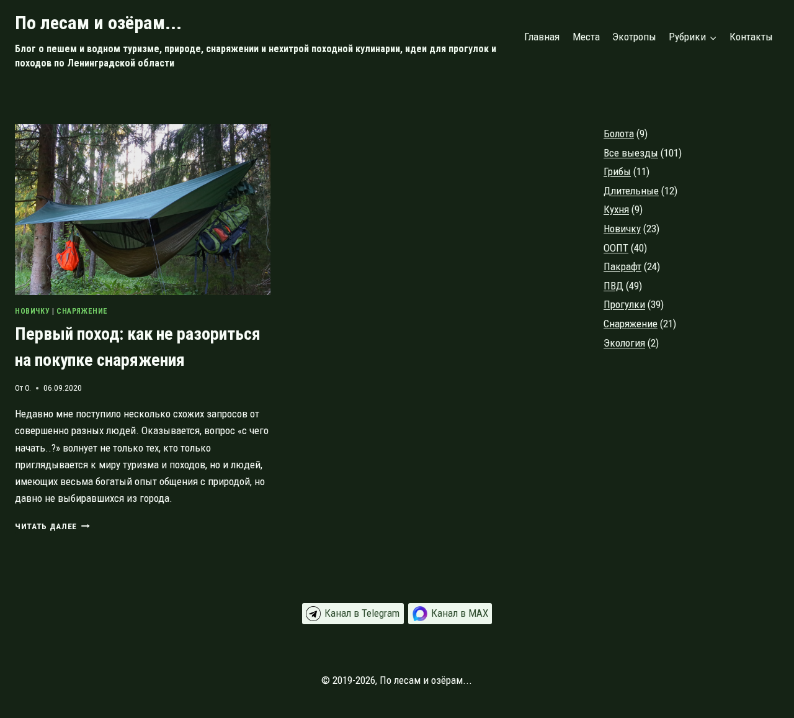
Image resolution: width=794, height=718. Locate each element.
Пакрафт (622, 266)
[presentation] (142, 209)
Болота (619, 133)
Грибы (617, 171)
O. (28, 388)
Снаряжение (82, 311)
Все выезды (631, 153)
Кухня (616, 209)
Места (586, 36)
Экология (624, 343)
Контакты (751, 36)
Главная (542, 36)
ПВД (613, 285)
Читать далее (52, 526)
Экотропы (634, 36)
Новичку (32, 311)
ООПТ (616, 248)
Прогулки (624, 304)
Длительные (631, 190)
